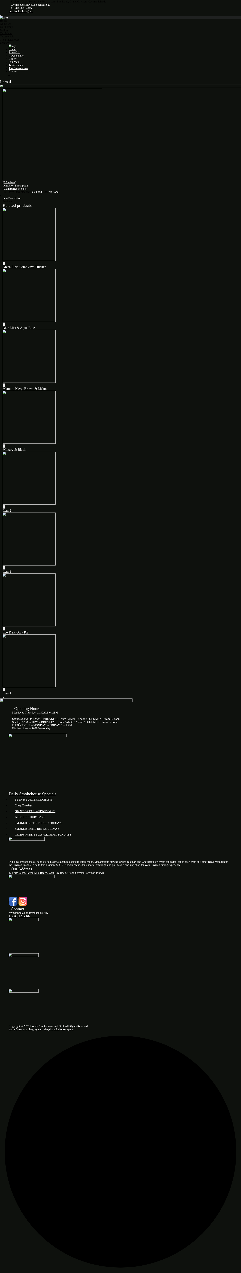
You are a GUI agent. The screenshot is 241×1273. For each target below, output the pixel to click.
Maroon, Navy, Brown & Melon (25, 388)
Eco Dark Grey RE (15, 632)
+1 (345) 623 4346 (21, 7)
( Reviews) (9, 182)
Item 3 (7, 571)
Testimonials (7, 36)
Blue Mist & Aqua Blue (19, 328)
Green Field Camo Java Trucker (24, 267)
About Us (5, 23)
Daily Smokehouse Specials (32, 794)
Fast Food (36, 191)
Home (3, 20)
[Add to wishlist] (4, 263)
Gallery (4, 30)
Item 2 (7, 510)
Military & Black (14, 449)
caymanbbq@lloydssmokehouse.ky (30, 4)
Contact (4, 42)
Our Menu (6, 33)
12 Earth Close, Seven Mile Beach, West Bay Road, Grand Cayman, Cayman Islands (56, 872)
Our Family (6, 26)
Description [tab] (9, 195)
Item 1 (7, 693)
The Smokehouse (9, 39)
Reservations (16, 77)
